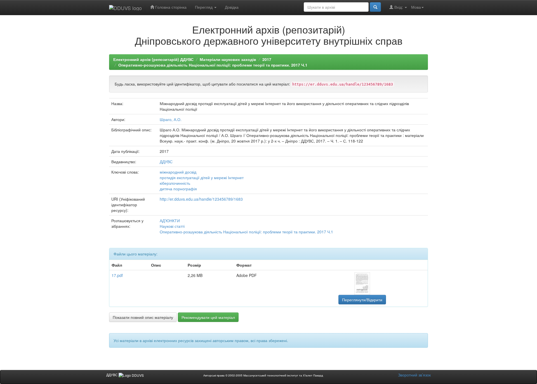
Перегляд (204, 7)
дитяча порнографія (178, 188)
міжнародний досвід (178, 172)
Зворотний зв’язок (414, 375)
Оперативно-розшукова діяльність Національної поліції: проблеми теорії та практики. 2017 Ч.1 (212, 65)
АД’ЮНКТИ (170, 220)
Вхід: (398, 7)
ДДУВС (166, 161)
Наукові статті (172, 226)
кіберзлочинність (175, 183)
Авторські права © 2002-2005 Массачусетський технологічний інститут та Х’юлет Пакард (263, 375)
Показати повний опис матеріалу (143, 317)
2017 (266, 59)
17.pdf (117, 275)
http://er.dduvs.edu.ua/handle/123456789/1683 (201, 199)
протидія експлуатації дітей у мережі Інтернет (202, 177)
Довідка (232, 7)
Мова (416, 7)
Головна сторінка (170, 7)
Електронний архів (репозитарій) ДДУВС (153, 59)
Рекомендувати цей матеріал (208, 317)
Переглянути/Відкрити (362, 299)
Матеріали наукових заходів (228, 59)
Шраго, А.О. (171, 119)
